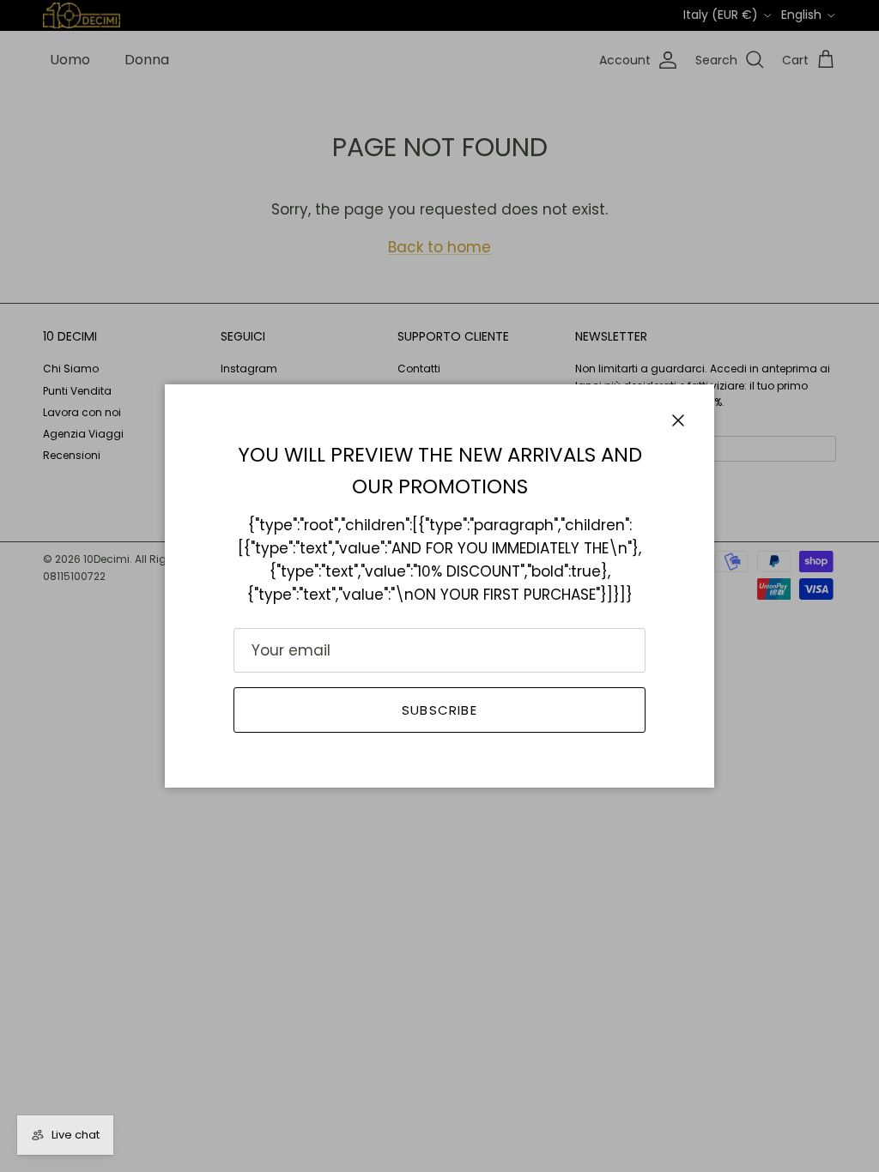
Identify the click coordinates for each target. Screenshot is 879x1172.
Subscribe (439, 710)
